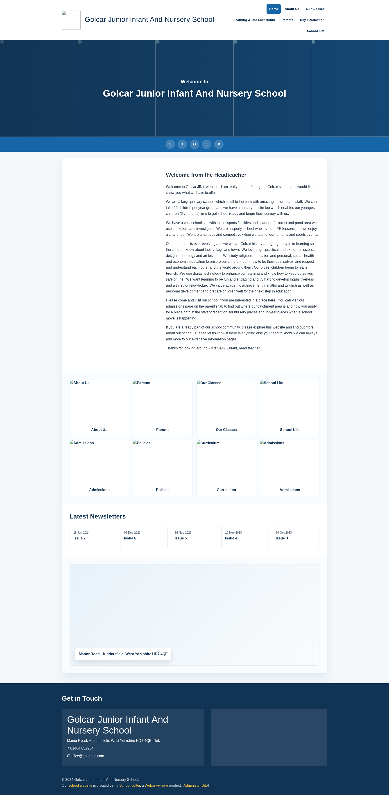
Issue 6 (130, 538)
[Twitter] (219, 144)
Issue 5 (181, 538)
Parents (287, 20)
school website (80, 785)
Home (273, 9)
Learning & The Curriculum (254, 20)
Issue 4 (231, 538)
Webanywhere (156, 785)
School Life (316, 31)
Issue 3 (282, 538)
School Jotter (129, 785)
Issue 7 (79, 538)
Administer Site (195, 785)
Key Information (312, 20)
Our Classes (315, 9)
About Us (292, 9)
